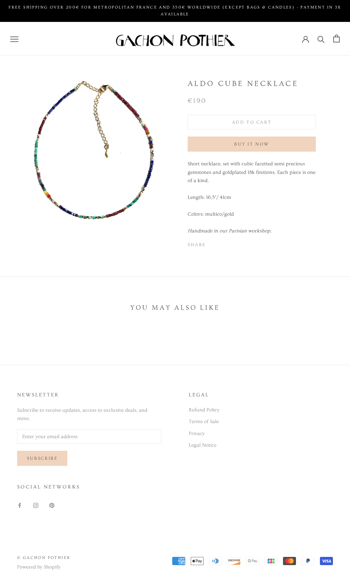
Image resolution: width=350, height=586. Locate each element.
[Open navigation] (14, 38)
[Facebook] (212, 243)
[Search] (321, 38)
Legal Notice (202, 445)
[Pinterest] (230, 243)
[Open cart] (336, 38)
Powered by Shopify (38, 567)
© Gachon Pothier (43, 558)
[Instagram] (35, 504)
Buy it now (251, 144)
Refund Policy (204, 410)
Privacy (197, 433)
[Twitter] (221, 243)
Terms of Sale (204, 421)
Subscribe (42, 458)
